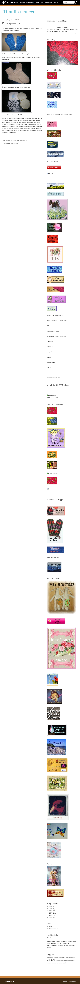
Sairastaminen (53, 929)
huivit (62, 960)
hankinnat (58, 960)
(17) (52, 906)
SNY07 (63, 957)
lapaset (65, 960)
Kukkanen (50, 341)
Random (66, 29)
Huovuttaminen (50, 957)
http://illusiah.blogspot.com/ (55, 315)
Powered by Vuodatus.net (69, 981)
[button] (33, 2)
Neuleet (60, 957)
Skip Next (64, 31)
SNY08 (51, 926)
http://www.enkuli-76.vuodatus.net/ (57, 321)
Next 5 (49, 31)
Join (48, 29)
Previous (56, 29)
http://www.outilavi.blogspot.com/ (57, 336)
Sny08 (67, 957)
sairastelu (14, 143)
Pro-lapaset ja (11, 23)
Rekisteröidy (48, 2)
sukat (64, 963)
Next (61, 29)
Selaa (39, 2)
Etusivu (22, 2)
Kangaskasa (50, 352)
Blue (57, 557)
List (51, 29)
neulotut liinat (54, 963)
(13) (52, 917)
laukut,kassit (70, 960)
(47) (52, 908)
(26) (52, 915)
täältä (56, 397)
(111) (52, 911)
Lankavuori (50, 347)
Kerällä (49, 357)
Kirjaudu (55, 2)
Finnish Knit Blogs (62, 27)
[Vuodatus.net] (10, 981)
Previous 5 (73, 29)
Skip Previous (56, 31)
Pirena (49, 367)
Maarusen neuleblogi (53, 331)
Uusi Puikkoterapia (52, 161)
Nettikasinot (29, 2)
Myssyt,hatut (56, 957)
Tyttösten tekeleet (71, 957)
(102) (52, 913)
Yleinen (51, 960)
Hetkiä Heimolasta (52, 326)
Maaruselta (5, 57)
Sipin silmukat (51, 362)
